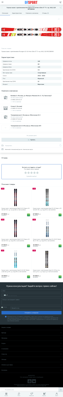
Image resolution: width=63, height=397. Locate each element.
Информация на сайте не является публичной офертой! (31, 385)
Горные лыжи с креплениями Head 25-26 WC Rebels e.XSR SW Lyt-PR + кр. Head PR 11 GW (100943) (15, 270)
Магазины (4, 338)
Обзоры (3, 359)
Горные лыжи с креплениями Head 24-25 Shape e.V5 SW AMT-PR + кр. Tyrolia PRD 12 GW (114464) (15, 209)
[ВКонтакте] (34, 381)
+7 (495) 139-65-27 (16, 99)
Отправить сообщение (31, 313)
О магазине (4, 349)
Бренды (3, 332)
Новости (4, 354)
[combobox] (5, 295)
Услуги (3, 343)
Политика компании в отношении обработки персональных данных (31, 384)
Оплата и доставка (7, 365)
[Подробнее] (28, 215)
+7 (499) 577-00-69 (16, 108)
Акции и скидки (6, 327)
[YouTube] (30, 381)
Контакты (4, 370)
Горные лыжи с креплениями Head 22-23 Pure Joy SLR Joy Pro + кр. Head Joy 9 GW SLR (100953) (46, 270)
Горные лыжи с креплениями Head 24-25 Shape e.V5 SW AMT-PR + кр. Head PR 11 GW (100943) (15, 240)
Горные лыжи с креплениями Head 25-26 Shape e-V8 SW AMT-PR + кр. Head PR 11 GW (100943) (47, 209)
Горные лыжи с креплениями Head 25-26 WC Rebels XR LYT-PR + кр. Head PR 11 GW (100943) (47, 240)
